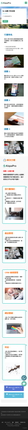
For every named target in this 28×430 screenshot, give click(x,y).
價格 (13, 422)
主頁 (2, 422)
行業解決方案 (22, 422)
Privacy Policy (18, 424)
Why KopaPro (7, 422)
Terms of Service (9, 424)
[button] (24, 383)
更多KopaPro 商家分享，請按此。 (15, 395)
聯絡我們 (17, 422)
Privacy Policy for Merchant (13, 425)
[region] (14, 18)
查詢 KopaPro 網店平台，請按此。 (15, 388)
